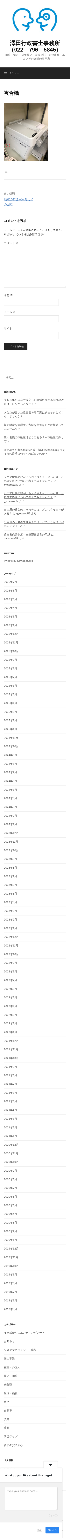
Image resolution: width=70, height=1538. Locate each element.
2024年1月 (10, 824)
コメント (11, 243)
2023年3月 (10, 910)
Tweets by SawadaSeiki (18, 560)
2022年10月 (11, 954)
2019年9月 (10, 1274)
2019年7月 (10, 1291)
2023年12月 (11, 832)
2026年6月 (10, 590)
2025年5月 (10, 694)
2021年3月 (10, 1118)
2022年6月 (10, 988)
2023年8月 (10, 867)
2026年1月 (10, 625)
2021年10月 (11, 1058)
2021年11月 (11, 1049)
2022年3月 (10, 1014)
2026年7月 (10, 581)
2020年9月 (10, 1170)
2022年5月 (10, 997)
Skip (39, 1530)
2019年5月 (10, 1309)
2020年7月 (10, 1187)
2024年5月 (10, 789)
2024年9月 (10, 755)
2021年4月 (10, 1110)
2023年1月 (10, 928)
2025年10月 (11, 651)
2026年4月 (10, 607)
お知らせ (9, 1341)
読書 (6, 1419)
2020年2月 (10, 1231)
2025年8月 (10, 668)
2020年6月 (10, 1196)
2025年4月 (10, 703)
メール (10, 311)
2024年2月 (10, 815)
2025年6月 (10, 685)
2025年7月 (10, 677)
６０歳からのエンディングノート (24, 1332)
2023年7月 (10, 876)
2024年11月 (11, 737)
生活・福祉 (11, 1393)
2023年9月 (10, 858)
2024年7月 (10, 772)
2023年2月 (10, 919)
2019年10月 (11, 1266)
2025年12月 (11, 633)
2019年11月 (11, 1257)
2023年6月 (10, 884)
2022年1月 (10, 1032)
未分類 (8, 1384)
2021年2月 (10, 1127)
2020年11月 (11, 1153)
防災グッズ (11, 1436)
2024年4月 (10, 798)
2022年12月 (11, 936)
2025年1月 (10, 729)
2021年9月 (10, 1066)
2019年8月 (10, 1283)
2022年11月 (11, 945)
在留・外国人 (12, 1367)
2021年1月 (10, 1136)
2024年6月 (10, 781)
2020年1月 (10, 1239)
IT (17, 525)
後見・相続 (11, 1375)
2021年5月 (10, 1101)
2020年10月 (11, 1161)
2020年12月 (11, 1144)
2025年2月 (10, 720)
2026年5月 (10, 599)
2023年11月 (11, 841)
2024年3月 (10, 807)
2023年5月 (10, 893)
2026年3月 (10, 616)
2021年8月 (10, 1075)
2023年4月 (10, 902)
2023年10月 (11, 850)
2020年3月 (10, 1222)
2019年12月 (11, 1248)
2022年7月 (10, 980)
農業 (6, 1427)
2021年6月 (10, 1092)
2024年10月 (11, 746)
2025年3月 (10, 711)
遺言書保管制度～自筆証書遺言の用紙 (27, 534)
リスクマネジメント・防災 (20, 1349)
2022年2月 (10, 1023)
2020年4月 (10, 1213)
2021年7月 (10, 1084)
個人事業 (9, 1358)
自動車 (8, 1410)
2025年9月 (10, 659)
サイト (8, 328)
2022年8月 (10, 971)
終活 (6, 1401)
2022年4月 (10, 1006)
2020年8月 (10, 1179)
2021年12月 (11, 1040)
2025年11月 (11, 642)
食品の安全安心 (13, 1445)
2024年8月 (10, 763)
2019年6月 (10, 1300)
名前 (8, 295)
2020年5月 (10, 1205)
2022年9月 (10, 962)
